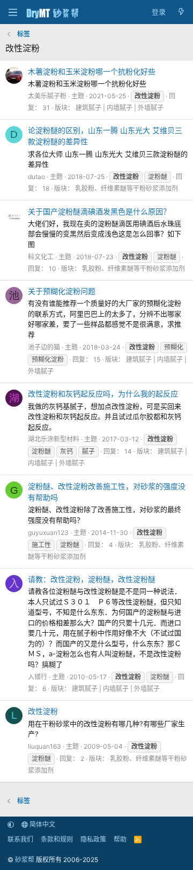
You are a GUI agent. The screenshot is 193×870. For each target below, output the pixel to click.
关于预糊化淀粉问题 (61, 291)
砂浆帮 (24, 860)
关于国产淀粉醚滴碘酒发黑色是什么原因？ (99, 211)
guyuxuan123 (48, 533)
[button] (10, 824)
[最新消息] (181, 12)
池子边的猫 (44, 347)
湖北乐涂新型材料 (53, 439)
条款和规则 (57, 839)
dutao (36, 177)
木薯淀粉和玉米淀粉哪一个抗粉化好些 (91, 71)
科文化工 (41, 257)
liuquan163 (44, 746)
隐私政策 (93, 839)
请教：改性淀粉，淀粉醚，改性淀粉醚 (91, 579)
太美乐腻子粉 (47, 96)
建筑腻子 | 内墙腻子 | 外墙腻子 (120, 108)
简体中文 (41, 824)
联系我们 (20, 839)
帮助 (120, 839)
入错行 (37, 677)
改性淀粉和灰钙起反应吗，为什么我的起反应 (103, 393)
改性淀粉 (43, 711)
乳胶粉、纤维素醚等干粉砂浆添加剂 (126, 188)
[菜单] (12, 12)
